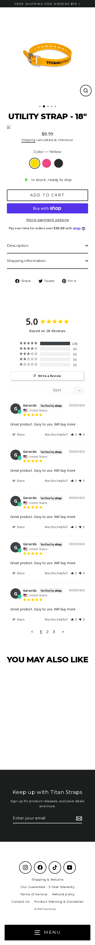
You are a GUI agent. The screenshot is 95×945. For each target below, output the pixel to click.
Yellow (35, 163)
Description (17, 245)
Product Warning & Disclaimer (59, 901)
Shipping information (26, 261)
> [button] (63, 631)
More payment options (47, 220)
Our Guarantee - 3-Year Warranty (47, 887)
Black (58, 163)
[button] (74, 435)
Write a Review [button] (49, 376)
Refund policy (63, 894)
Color (47, 151)
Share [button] (20, 435)
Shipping (28, 140)
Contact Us (20, 901)
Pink (47, 163)
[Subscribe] (78, 818)
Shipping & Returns (48, 879)
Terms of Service (33, 894)
